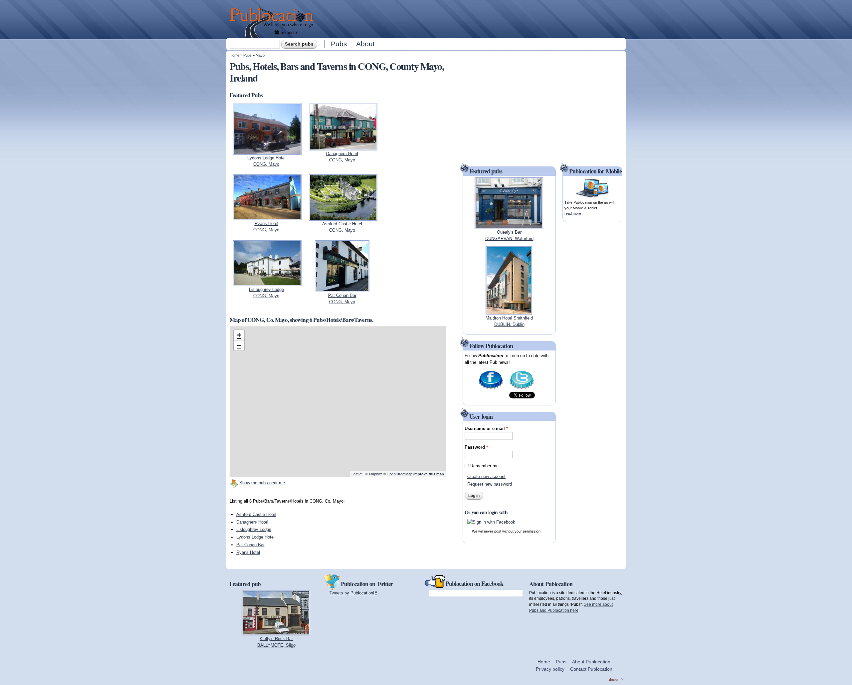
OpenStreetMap (399, 473)
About (365, 44)
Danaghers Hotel (252, 522)
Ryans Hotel (248, 552)
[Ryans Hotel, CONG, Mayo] (267, 216)
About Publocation (591, 661)
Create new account (486, 476)
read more (572, 213)
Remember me (484, 465)
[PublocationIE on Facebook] (490, 388)
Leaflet (356, 473)
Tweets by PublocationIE (353, 592)
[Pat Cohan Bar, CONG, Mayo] (342, 288)
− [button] (239, 345)
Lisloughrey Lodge (253, 529)
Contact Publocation (591, 669)
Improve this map (428, 473)
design (616, 679)
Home (234, 55)
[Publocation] (273, 22)
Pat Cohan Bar (250, 544)
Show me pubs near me (262, 482)
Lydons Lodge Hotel (255, 537)
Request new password (489, 484)
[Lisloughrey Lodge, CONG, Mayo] (267, 282)
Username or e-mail (486, 428)
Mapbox (375, 473)
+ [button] (239, 335)
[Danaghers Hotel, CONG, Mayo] (343, 146)
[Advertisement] (471, 18)
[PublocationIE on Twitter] (521, 388)
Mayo (260, 55)
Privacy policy (550, 669)
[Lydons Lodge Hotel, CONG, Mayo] (267, 151)
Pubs (339, 44)
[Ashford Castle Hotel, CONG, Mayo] (343, 217)
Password (476, 447)
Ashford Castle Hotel (256, 514)
